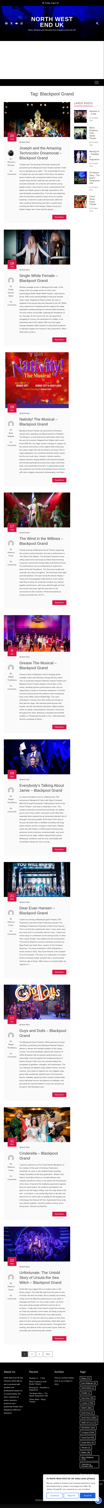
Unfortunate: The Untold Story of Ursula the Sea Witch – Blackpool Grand (40, 1278)
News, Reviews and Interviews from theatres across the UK (52, 30)
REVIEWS (88, 1428)
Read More (59, 217)
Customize (54, 1496)
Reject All (71, 1496)
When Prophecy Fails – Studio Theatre (93, 133)
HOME (85, 1393)
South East (87, 1438)
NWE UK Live (89, 1423)
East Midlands (88, 1383)
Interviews (87, 1398)
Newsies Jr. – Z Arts (37, 1378)
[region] (71, 1487)
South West (87, 1442)
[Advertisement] (52, 60)
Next (48, 1354)
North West (26, 142)
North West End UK (52, 22)
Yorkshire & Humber (87, 1465)
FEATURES (87, 1388)
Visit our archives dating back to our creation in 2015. (64, 1381)
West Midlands (87, 1458)
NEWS (86, 1408)
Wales (85, 1452)
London (87, 1403)
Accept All (87, 1496)
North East (87, 1413)
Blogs (85, 1378)
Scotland (87, 1433)
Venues (85, 1447)
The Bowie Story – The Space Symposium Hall (94, 178)
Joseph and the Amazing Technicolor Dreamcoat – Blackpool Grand (40, 153)
